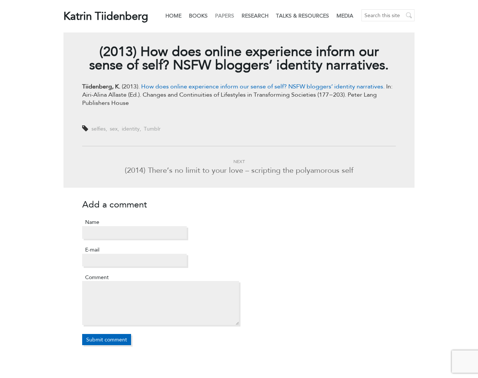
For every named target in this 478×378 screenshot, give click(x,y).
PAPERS (224, 15)
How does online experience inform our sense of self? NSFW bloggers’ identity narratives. (263, 86)
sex (114, 128)
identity (131, 128)
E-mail (92, 249)
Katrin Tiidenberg (105, 15)
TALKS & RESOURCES (302, 15)
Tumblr (152, 128)
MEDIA (344, 15)
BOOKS (198, 15)
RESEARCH (255, 15)
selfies (98, 128)
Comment (97, 277)
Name (92, 222)
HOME (173, 15)
